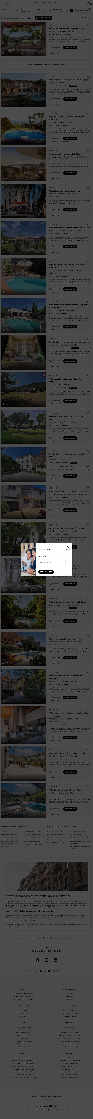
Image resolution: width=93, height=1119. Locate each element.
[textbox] (52, 563)
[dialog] (46, 559)
